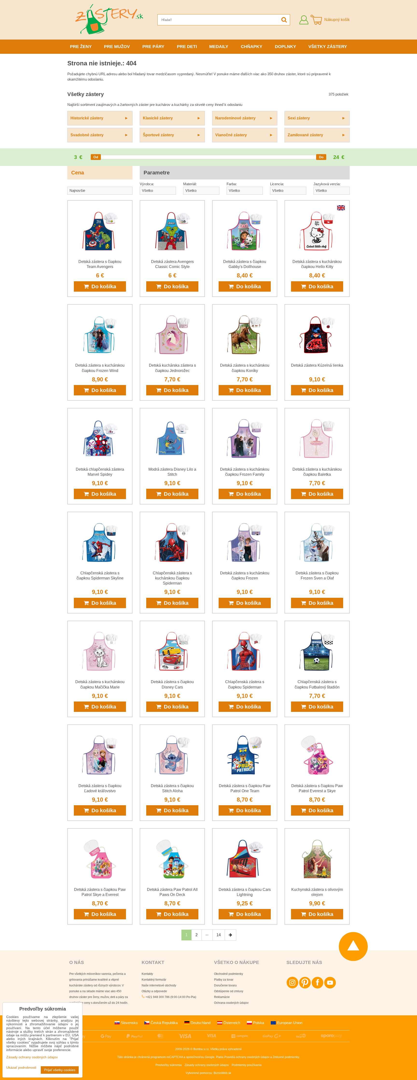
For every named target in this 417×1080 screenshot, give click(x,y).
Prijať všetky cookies (59, 1070)
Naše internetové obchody (159, 985)
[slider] (96, 157)
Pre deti (187, 46)
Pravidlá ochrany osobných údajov (247, 1057)
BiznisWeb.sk (222, 1073)
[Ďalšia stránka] (230, 935)
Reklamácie (222, 997)
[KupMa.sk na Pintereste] (305, 987)
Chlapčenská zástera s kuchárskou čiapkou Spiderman (172, 578)
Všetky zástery (327, 46)
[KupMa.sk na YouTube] (330, 987)
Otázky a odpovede (154, 991)
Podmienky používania (247, 1065)
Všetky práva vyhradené (226, 1049)
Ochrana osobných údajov (231, 1002)
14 (218, 935)
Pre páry (153, 46)
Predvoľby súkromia (168, 1065)
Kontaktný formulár (154, 979)
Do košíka (102, 286)
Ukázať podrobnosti (21, 1067)
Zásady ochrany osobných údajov (207, 1065)
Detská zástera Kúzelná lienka (317, 365)
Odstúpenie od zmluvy (228, 991)
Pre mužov (117, 46)
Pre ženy (81, 46)
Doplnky (285, 46)
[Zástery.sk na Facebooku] (317, 987)
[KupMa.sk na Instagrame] (292, 987)
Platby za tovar (223, 979)
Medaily (218, 46)
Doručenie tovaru (225, 985)
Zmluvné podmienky (286, 1057)
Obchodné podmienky (228, 974)
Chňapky (251, 46)
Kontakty (147, 974)
